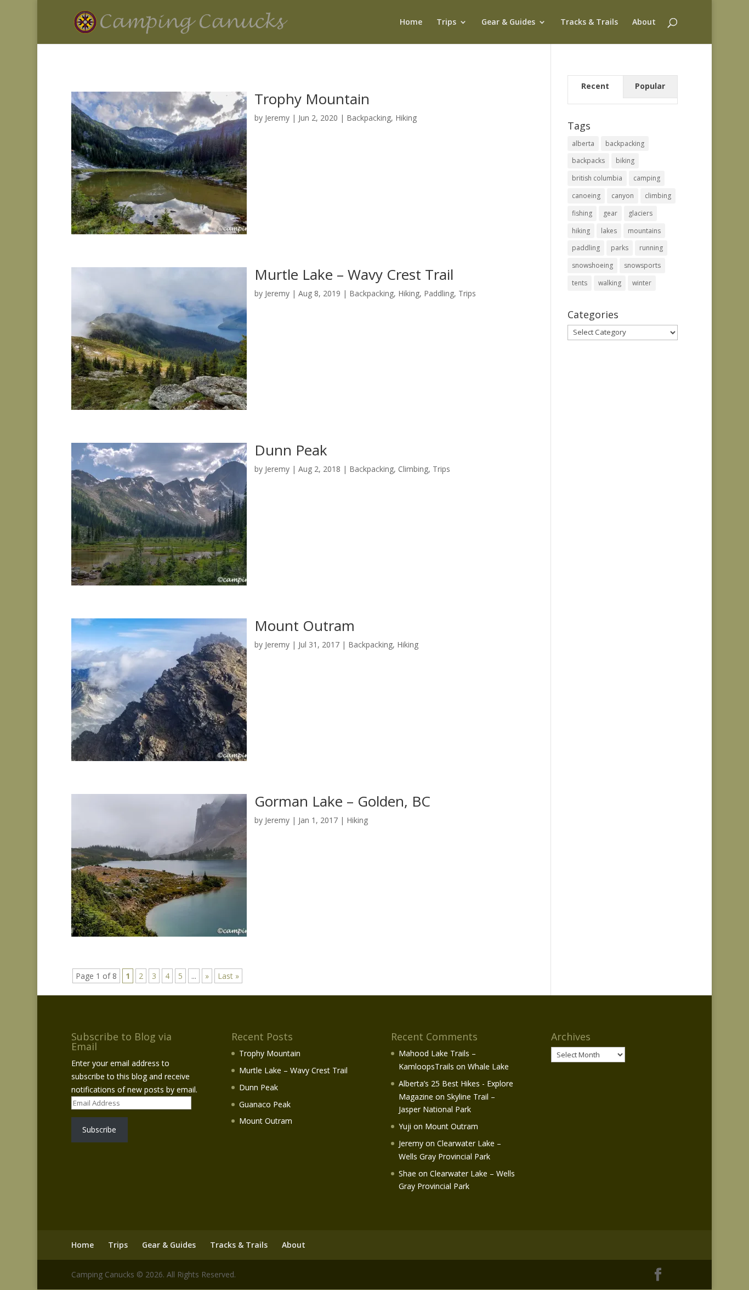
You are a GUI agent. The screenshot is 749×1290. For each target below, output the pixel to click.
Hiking (406, 117)
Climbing (413, 469)
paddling (586, 247)
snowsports (642, 265)
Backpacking (369, 117)
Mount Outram (304, 625)
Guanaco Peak (265, 1104)
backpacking (624, 143)
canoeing (586, 195)
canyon (622, 195)
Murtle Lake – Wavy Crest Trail (353, 274)
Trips (446, 22)
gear (610, 213)
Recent (595, 86)
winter (641, 283)
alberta (583, 143)
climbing (658, 195)
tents (579, 283)
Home (411, 22)
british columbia (597, 178)
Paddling (439, 293)
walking (609, 283)
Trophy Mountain (312, 99)
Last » (228, 976)
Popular (650, 86)
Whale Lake (488, 1066)
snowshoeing (592, 265)
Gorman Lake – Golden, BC (342, 801)
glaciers (640, 213)
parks (619, 247)
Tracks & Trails (589, 22)
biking (625, 160)
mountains (644, 230)
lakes (609, 230)
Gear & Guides (508, 22)
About (644, 22)
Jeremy (277, 117)
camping (646, 178)
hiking (581, 230)
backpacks (588, 160)
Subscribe (99, 1129)
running (651, 247)
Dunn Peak (290, 450)
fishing (582, 213)
